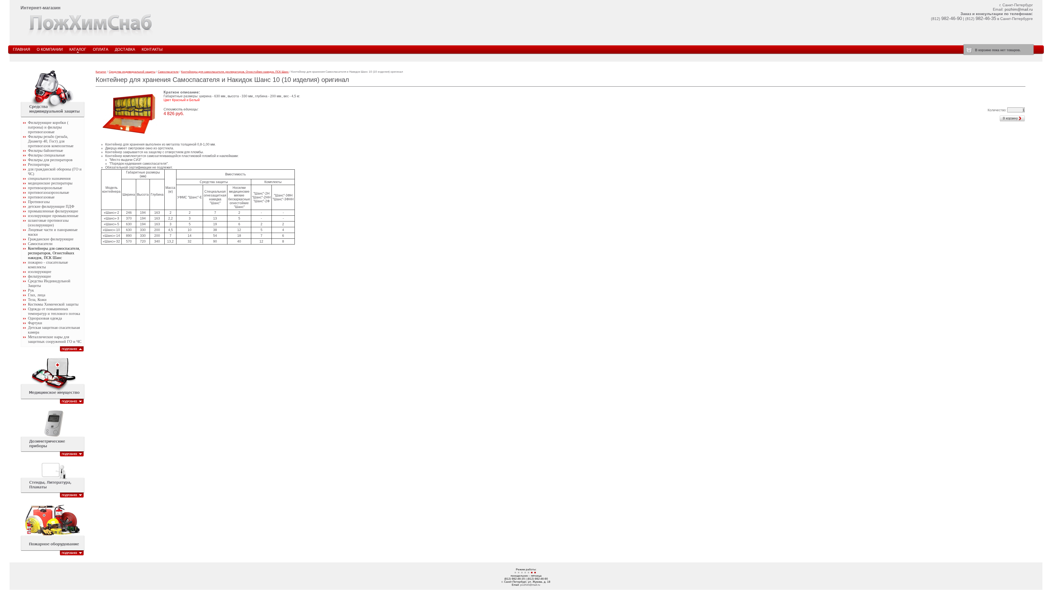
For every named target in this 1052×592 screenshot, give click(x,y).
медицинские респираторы (50, 183)
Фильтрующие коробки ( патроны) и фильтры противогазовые (48, 127)
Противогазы (39, 202)
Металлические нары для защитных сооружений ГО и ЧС (54, 339)
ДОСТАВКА (125, 49)
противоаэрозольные (45, 188)
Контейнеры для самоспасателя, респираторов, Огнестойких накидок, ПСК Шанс (54, 253)
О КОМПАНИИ (50, 49)
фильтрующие (39, 276)
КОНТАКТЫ (152, 49)
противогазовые (41, 197)
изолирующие (39, 271)
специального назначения (49, 178)
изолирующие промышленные (53, 216)
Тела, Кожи (37, 299)
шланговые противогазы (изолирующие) (48, 222)
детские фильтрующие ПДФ (51, 206)
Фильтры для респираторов (50, 160)
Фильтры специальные (46, 155)
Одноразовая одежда (45, 318)
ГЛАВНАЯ (21, 49)
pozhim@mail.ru (1019, 9)
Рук (31, 290)
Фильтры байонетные (45, 150)
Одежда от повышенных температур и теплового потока (54, 311)
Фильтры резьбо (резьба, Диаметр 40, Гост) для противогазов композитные (50, 141)
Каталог (101, 71)
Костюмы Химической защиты (53, 304)
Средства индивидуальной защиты (132, 71)
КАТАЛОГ (77, 49)
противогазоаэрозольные (48, 192)
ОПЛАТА (100, 49)
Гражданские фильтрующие (50, 239)
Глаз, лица (36, 295)
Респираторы (38, 164)
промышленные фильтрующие (53, 211)
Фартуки (35, 323)
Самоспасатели (40, 243)
